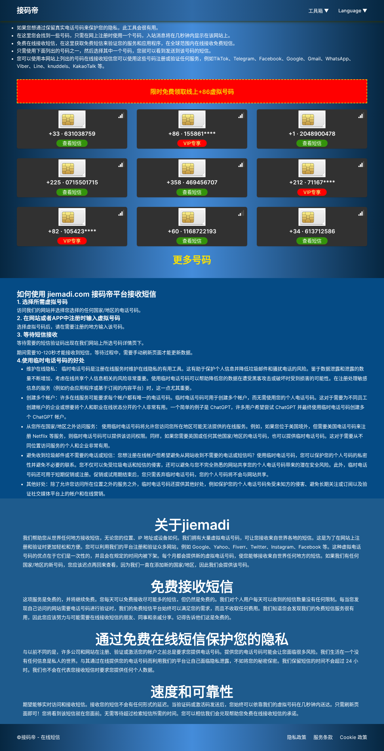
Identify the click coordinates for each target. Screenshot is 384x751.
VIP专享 (192, 143)
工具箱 (318, 11)
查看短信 (192, 192)
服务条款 (323, 737)
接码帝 (27, 10)
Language (352, 11)
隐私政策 (296, 737)
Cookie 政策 (353, 737)
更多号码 (192, 260)
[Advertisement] (48, 135)
